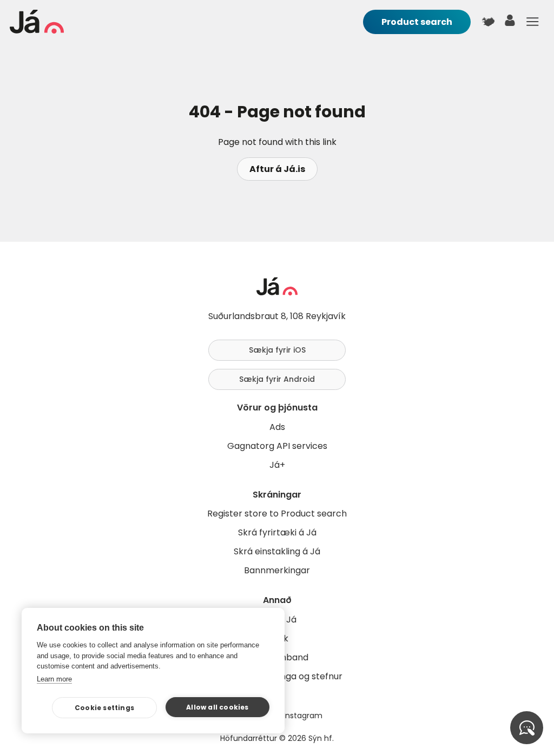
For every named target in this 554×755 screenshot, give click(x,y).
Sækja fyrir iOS (277, 350)
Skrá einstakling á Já (277, 551)
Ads (277, 427)
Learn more (54, 679)
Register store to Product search (277, 513)
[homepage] (37, 30)
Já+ (277, 465)
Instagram (302, 715)
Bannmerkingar (277, 570)
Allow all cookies (217, 707)
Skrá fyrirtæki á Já (277, 532)
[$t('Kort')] (488, 22)
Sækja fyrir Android (277, 379)
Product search (416, 22)
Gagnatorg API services (277, 446)
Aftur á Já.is (277, 169)
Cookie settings (104, 707)
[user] (510, 23)
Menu (532, 22)
